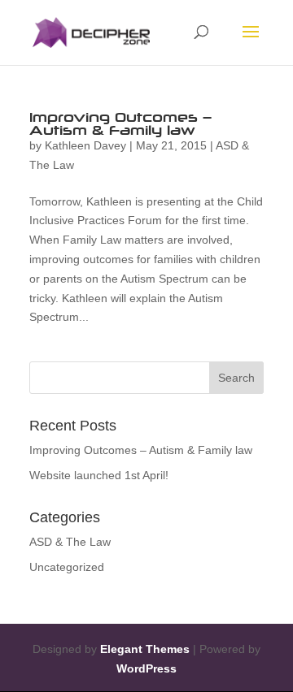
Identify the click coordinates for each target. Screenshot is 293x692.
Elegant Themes (145, 648)
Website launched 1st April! (98, 475)
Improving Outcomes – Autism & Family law (120, 123)
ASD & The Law (70, 541)
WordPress (146, 668)
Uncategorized (66, 566)
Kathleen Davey (85, 145)
